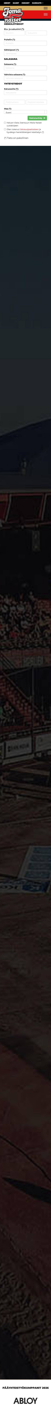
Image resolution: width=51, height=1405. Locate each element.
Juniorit (26, 3)
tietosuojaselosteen (29, 129)
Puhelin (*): (9, 39)
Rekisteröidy (35, 118)
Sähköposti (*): (11, 50)
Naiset (16, 3)
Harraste (37, 3)
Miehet (7, 3)
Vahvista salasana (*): (14, 74)
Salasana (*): (10, 64)
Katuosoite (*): (11, 89)
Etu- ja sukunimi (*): (14, 29)
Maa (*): (8, 108)
